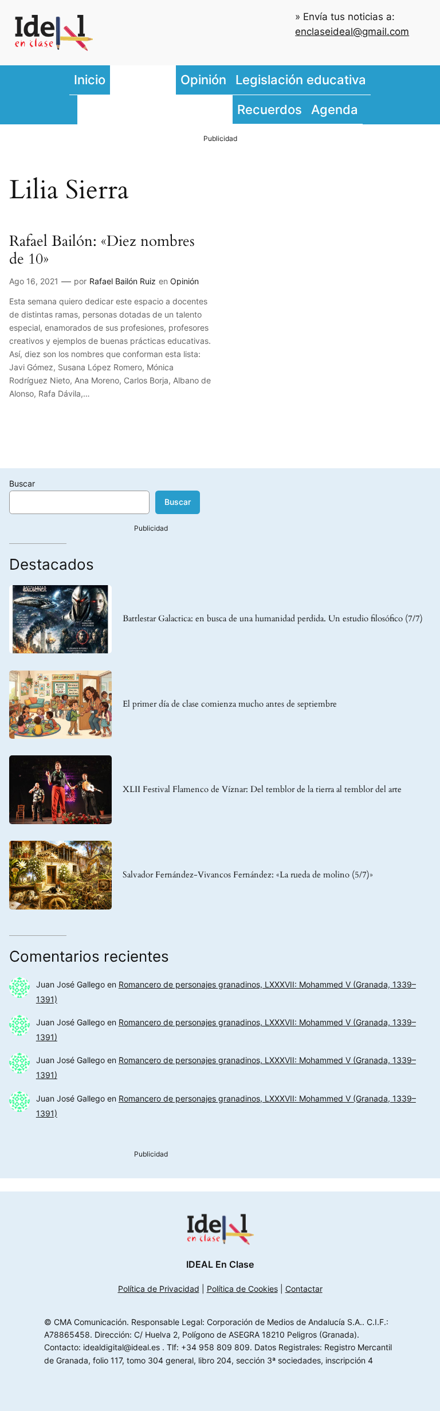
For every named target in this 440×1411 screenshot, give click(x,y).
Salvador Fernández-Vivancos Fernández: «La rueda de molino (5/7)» (248, 875)
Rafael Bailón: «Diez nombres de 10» (102, 250)
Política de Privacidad (158, 1289)
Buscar (22, 483)
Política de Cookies (242, 1289)
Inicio (89, 79)
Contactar (304, 1289)
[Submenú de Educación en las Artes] (230, 109)
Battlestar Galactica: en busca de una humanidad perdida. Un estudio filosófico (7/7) (273, 619)
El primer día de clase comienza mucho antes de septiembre (230, 704)
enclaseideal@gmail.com (352, 31)
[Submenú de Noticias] (173, 80)
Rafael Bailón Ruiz (122, 281)
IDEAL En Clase (220, 1264)
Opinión (184, 281)
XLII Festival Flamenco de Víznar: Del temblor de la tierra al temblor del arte (262, 790)
